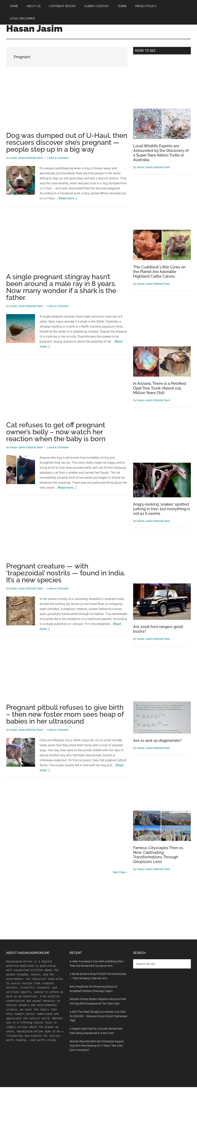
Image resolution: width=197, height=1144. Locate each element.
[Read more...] (67, 198)
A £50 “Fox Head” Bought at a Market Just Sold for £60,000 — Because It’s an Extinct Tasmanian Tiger (98, 1016)
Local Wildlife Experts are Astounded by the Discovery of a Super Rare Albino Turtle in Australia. (161, 153)
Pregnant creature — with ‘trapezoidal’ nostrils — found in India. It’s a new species (65, 573)
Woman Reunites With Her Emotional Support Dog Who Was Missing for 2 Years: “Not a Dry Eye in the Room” (97, 1046)
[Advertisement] (66, 103)
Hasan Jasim (34, 28)
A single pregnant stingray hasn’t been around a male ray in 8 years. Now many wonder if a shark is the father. (61, 287)
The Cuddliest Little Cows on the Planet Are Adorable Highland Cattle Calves (159, 272)
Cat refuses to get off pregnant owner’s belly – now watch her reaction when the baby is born (55, 432)
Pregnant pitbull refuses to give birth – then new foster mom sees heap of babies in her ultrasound (65, 714)
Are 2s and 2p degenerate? (157, 740)
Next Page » (120, 872)
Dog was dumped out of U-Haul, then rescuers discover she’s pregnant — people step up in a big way (66, 142)
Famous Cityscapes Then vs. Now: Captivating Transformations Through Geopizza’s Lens (158, 854)
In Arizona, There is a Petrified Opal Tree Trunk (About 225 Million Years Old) (159, 388)
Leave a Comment (58, 157)
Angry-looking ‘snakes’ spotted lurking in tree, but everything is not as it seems (161, 509)
